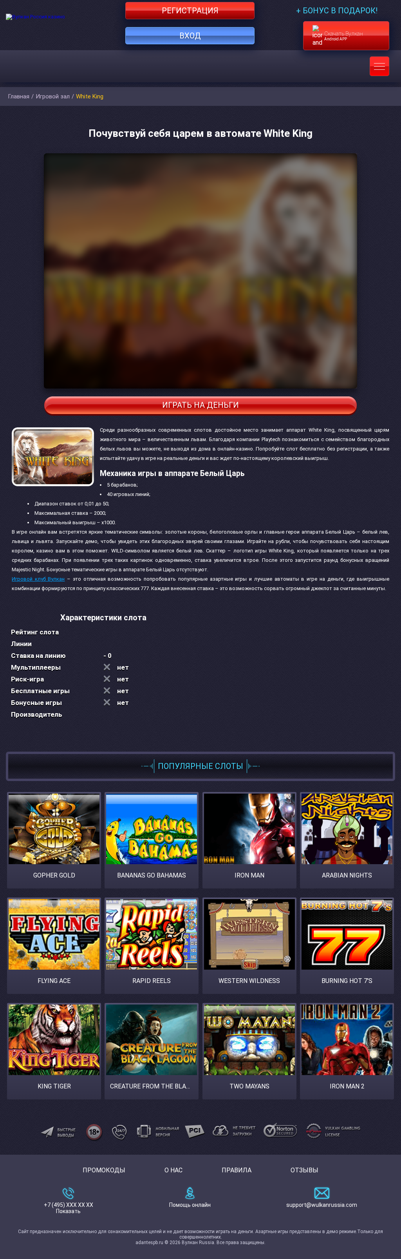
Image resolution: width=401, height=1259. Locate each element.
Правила (236, 1170)
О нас (173, 1170)
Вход (190, 35)
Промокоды (104, 1170)
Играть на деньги (200, 405)
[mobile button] (379, 66)
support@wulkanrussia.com (321, 1205)
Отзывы (304, 1170)
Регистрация (190, 10)
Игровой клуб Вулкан (38, 579)
